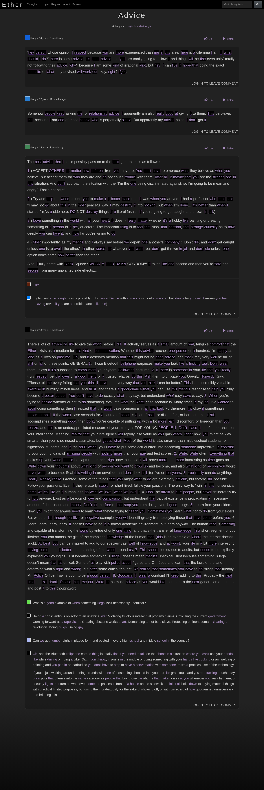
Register (56, 4)
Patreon (76, 4)
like (186, 220)
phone (161, 654)
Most (37, 242)
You (139, 171)
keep (60, 113)
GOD (110, 264)
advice (78, 59)
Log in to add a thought (139, 26)
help (49, 199)
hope (187, 65)
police (115, 562)
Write (182, 453)
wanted (223, 402)
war (103, 616)
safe (217, 264)
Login (45, 4)
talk (142, 654)
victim (76, 622)
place (126, 199)
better (115, 199)
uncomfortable (39, 415)
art (124, 622)
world (65, 199)
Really (32, 479)
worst (140, 402)
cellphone (128, 363)
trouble (130, 177)
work (87, 72)
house (134, 684)
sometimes (168, 569)
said (230, 199)
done (184, 205)
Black (68, 264)
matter (76, 171)
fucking (194, 363)
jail (211, 212)
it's (88, 59)
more (120, 52)
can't (205, 654)
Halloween (126, 370)
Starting (219, 622)
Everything (218, 453)
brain (36, 678)
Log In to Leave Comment (215, 83)
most (82, 205)
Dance (114, 298)
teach (133, 511)
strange (218, 177)
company (172, 242)
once (221, 199)
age (143, 453)
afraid (165, 492)
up (139, 421)
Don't (214, 363)
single (126, 120)
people (50, 113)
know (102, 659)
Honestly (207, 376)
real (191, 344)
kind (115, 65)
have (156, 171)
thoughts (62, 466)
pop (60, 665)
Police (39, 575)
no (68, 171)
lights (49, 684)
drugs (63, 627)
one (61, 120)
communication (107, 351)
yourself (196, 298)
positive (73, 518)
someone (133, 298)
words (100, 249)
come (207, 518)
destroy (126, 205)
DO (73, 212)
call (46, 492)
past (60, 357)
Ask (148, 376)
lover (65, 376)
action (125, 415)
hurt (179, 492)
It (112, 220)
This (210, 113)
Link (212, 38)
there (164, 370)
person (40, 52)
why (73, 65)
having (33, 550)
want (139, 249)
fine (203, 59)
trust (92, 389)
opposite (34, 72)
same (82, 678)
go (47, 205)
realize (33, 428)
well (214, 357)
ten (168, 473)
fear (108, 505)
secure (33, 270)
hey (31, 52)
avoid (58, 249)
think (92, 383)
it (169, 59)
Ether (32, 351)
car (140, 678)
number (56, 640)
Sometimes (157, 511)
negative (92, 518)
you (105, 52)
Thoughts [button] (32, 4)
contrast (227, 447)
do (44, 59)
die (196, 242)
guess (107, 440)
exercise (34, 389)
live (174, 65)
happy (222, 351)
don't (193, 120)
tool (205, 363)
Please (65, 582)
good (95, 59)
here (184, 52)
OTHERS (56, 171)
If (157, 370)
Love (37, 220)
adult (83, 447)
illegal (115, 556)
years (177, 434)
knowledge (182, 530)
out (94, 72)
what (227, 52)
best (38, 162)
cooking (204, 659)
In (83, 249)
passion (175, 227)
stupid (103, 485)
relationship (98, 113)
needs (205, 550)
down (41, 466)
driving (52, 659)
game (32, 492)
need (76, 511)
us (131, 550)
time (211, 460)
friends (78, 242)
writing (86, 473)
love (56, 233)
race (212, 524)
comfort (216, 344)
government (217, 616)
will (191, 59)
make (98, 199)
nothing (150, 205)
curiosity (211, 227)
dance (103, 298)
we (126, 242)
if (140, 212)
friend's (184, 389)
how (86, 171)
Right (188, 434)
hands (228, 654)
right (111, 72)
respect (80, 52)
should (33, 59)
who (95, 120)
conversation (145, 665)
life (203, 370)
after (93, 569)
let (95, 505)
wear (224, 363)
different (97, 171)
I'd (65, 344)
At (40, 543)
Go (257, 4)
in (161, 52)
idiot (142, 65)
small (165, 344)
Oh (75, 357)
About (66, 4)
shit (30, 363)
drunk (53, 582)
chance (136, 389)
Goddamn (125, 575)
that (195, 65)
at (176, 113)
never (32, 473)
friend (92, 376)
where (196, 537)
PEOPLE (165, 428)
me (156, 52)
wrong (76, 569)
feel (140, 227)
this (167, 52)
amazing (39, 304)
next (115, 162)
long (31, 357)
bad (160, 408)
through (60, 518)
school (134, 640)
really (160, 113)
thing (124, 227)
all (165, 177)
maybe (178, 177)
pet (75, 227)
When (213, 395)
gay (80, 627)
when (154, 199)
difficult (181, 479)
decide (47, 402)
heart (105, 220)
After (159, 177)
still (212, 415)
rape (67, 622)
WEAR (94, 264)
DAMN (120, 264)
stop (127, 505)
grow (138, 466)
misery (76, 505)
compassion (112, 498)
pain (151, 415)
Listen (230, 39)
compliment (87, 370)
